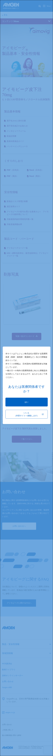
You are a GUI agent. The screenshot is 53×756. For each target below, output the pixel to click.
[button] (26, 402)
